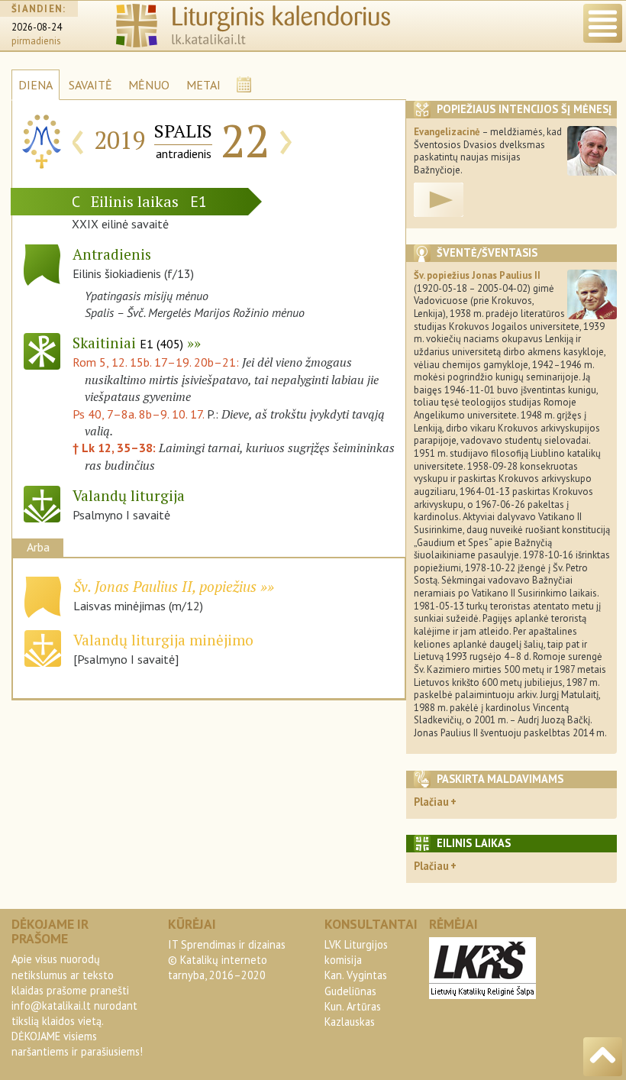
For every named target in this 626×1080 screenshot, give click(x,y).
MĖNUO (148, 84)
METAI (203, 84)
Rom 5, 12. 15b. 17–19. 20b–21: (157, 362)
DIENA (35, 84)
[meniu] (602, 23)
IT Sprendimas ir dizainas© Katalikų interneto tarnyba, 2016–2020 (227, 959)
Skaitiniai (128, 342)
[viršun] (602, 1056)
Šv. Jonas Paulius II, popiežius (165, 586)
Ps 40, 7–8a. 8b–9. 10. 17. (138, 414)
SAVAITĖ (90, 84)
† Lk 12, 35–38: (116, 447)
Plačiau (431, 801)
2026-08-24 (36, 27)
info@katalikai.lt (51, 1005)
